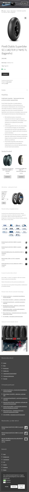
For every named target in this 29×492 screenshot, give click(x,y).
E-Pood (8, 10)
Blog (4, 365)
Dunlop (5, 464)
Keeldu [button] (6, 486)
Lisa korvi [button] (7, 176)
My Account (6, 368)
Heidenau (5, 467)
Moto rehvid (13, 10)
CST (4, 462)
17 (4, 83)
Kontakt (5, 378)
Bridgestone (6, 457)
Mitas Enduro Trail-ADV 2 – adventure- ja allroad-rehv (14, 299)
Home (4, 363)
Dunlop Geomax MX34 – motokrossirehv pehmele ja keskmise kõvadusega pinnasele (13, 310)
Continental (6, 459)
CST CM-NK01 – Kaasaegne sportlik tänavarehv (13, 316)
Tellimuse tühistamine (8, 376)
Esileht (4, 10)
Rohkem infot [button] (6, 478)
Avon (4, 454)
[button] (25, 18)
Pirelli (7, 83)
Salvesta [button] (14, 486)
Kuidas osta (6, 371)
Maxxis (4, 470)
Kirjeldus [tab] (4, 90)
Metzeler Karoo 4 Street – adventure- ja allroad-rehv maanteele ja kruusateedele (14, 306)
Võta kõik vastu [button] (21, 486)
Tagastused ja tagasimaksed (9, 373)
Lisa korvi (5, 74)
